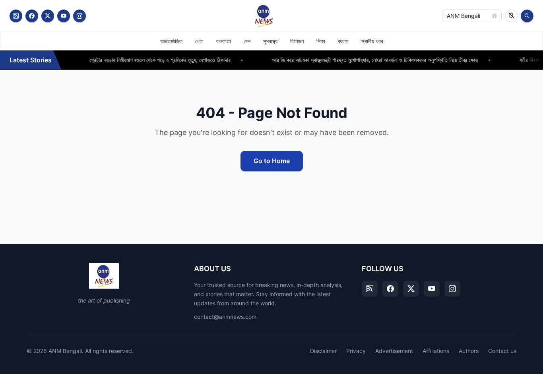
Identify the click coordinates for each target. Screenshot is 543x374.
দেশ (247, 41)
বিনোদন (297, 41)
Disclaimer (323, 350)
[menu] (271, 41)
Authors (469, 350)
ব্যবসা (343, 41)
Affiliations (436, 350)
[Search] (527, 16)
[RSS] (16, 16)
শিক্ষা (320, 41)
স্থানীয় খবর (372, 41)
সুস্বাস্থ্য (270, 41)
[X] (411, 289)
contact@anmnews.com (225, 316)
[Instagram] (79, 16)
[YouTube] (63, 16)
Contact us (502, 350)
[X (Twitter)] (47, 16)
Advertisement (394, 350)
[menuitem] (171, 41)
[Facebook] (31, 16)
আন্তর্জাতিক (171, 41)
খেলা (199, 41)
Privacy (356, 350)
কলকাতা (223, 41)
